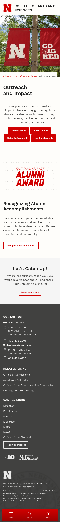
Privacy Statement (35, 498)
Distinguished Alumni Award (21, 245)
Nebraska (7, 76)
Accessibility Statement (37, 493)
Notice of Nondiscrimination (14, 498)
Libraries (9, 421)
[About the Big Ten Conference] (8, 457)
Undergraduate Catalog (18, 390)
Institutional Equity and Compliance (17, 496)
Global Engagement (17, 138)
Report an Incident (16, 445)
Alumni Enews (40, 131)
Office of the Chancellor (19, 437)
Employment (11, 411)
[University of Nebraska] (29, 457)
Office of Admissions (16, 374)
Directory (9, 405)
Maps (6, 426)
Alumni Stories (18, 131)
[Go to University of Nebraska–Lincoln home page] (7, 8)
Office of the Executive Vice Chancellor (28, 385)
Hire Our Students (43, 138)
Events (7, 416)
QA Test (23, 493)
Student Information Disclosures (33, 501)
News (6, 431)
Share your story (30, 292)
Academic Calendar (15, 380)
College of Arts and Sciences (35, 8)
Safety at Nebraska (11, 501)
